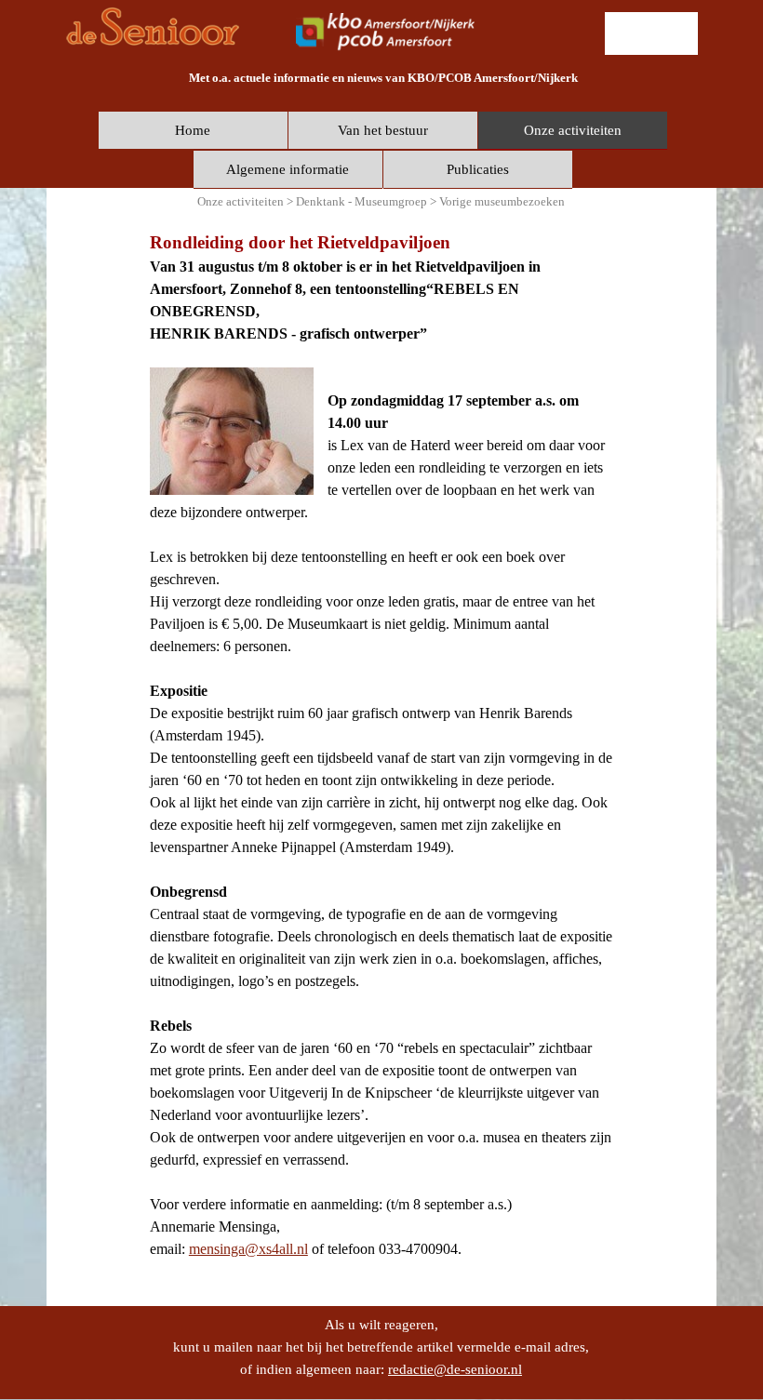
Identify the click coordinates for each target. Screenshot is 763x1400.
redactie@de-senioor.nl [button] (455, 1369)
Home (192, 130)
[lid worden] (651, 33)
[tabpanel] (383, 77)
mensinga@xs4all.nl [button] (248, 1249)
